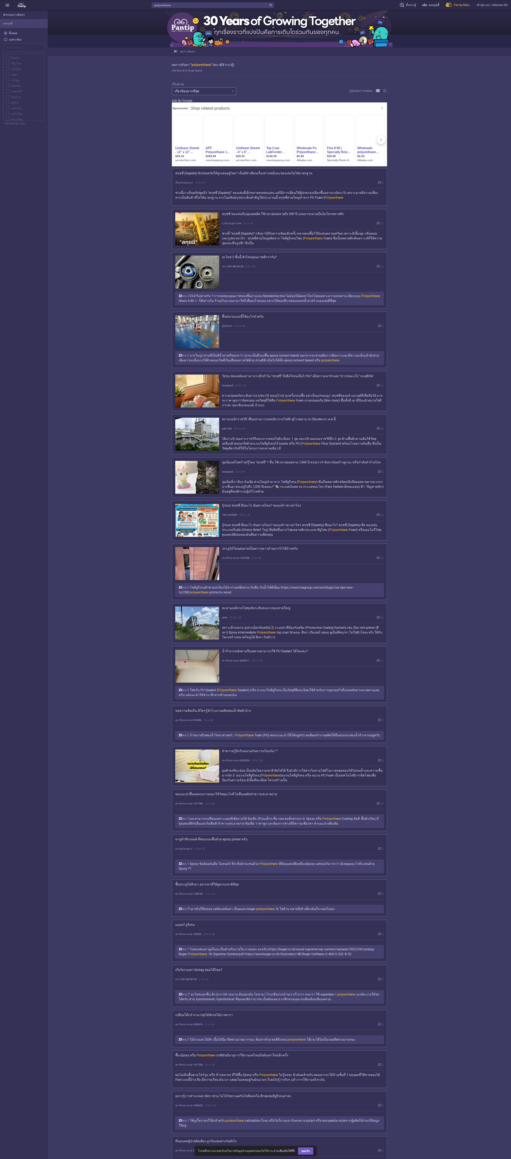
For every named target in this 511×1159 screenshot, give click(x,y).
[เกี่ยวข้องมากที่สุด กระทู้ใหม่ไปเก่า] (204, 91)
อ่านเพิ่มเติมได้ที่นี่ (284, 1150)
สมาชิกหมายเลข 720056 (188, 934)
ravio (224, 617)
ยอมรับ (305, 1151)
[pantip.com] (22, 5)
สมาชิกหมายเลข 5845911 (236, 660)
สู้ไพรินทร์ (227, 326)
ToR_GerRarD (229, 515)
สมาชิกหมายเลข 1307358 (236, 558)
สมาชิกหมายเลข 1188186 (189, 893)
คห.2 (185, 735)
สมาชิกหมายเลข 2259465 (189, 1150)
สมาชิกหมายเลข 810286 (188, 720)
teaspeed (227, 385)
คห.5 (185, 587)
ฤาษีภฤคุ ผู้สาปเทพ (231, 223)
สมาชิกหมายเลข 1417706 (189, 803)
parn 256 (227, 428)
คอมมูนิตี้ (8, 23)
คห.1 (185, 819)
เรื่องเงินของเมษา (184, 182)
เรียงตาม (178, 84)
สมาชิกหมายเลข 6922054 (236, 760)
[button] (7, 5)
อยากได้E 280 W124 (233, 266)
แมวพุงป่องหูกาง (183, 848)
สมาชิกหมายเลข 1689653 (189, 1105)
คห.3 (185, 355)
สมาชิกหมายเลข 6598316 (189, 1024)
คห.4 (185, 296)
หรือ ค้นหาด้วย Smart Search (187, 70)
